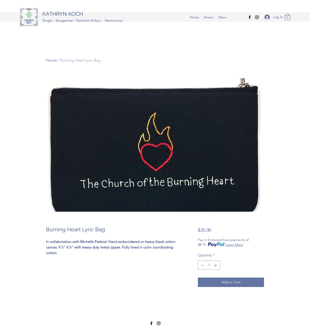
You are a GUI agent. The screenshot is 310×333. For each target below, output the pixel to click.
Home (51, 60)
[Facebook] (249, 17)
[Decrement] (202, 265)
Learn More (234, 244)
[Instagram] (257, 17)
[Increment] (216, 265)
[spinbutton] (209, 265)
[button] (287, 16)
